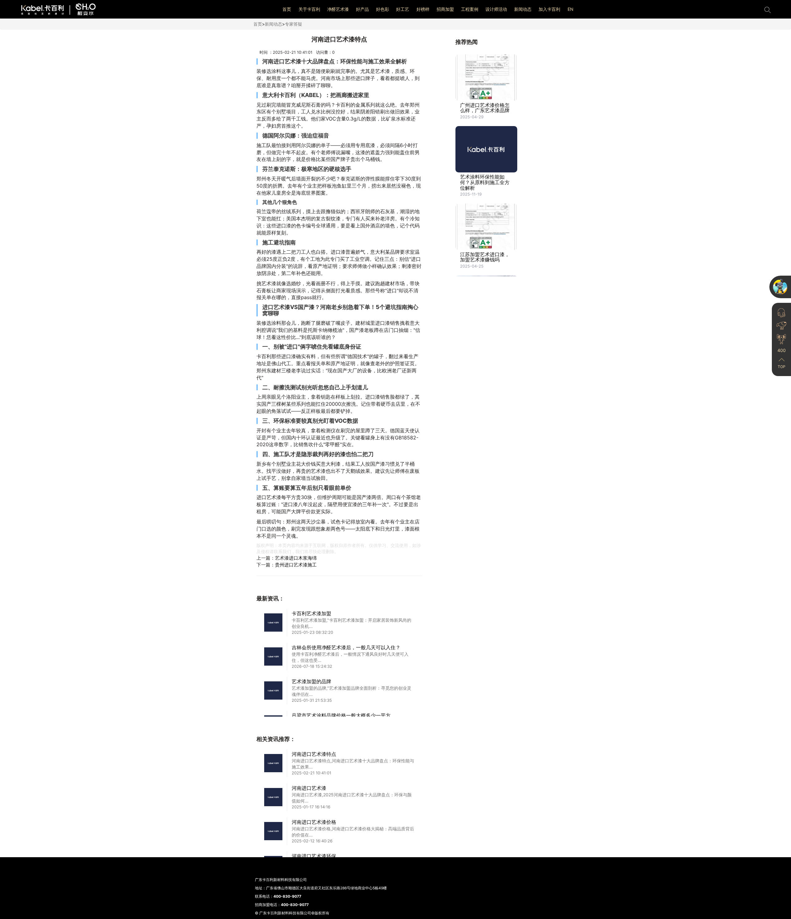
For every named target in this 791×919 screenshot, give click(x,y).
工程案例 (469, 9)
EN (570, 9)
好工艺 (402, 9)
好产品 (362, 9)
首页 (286, 9)
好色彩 (382, 9)
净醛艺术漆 (338, 9)
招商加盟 (445, 9)
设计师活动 (496, 9)
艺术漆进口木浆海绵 (296, 558)
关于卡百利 (309, 9)
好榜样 (423, 9)
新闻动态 (522, 9)
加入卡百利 (549, 9)
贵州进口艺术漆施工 (296, 565)
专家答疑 (293, 24)
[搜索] (767, 9)
